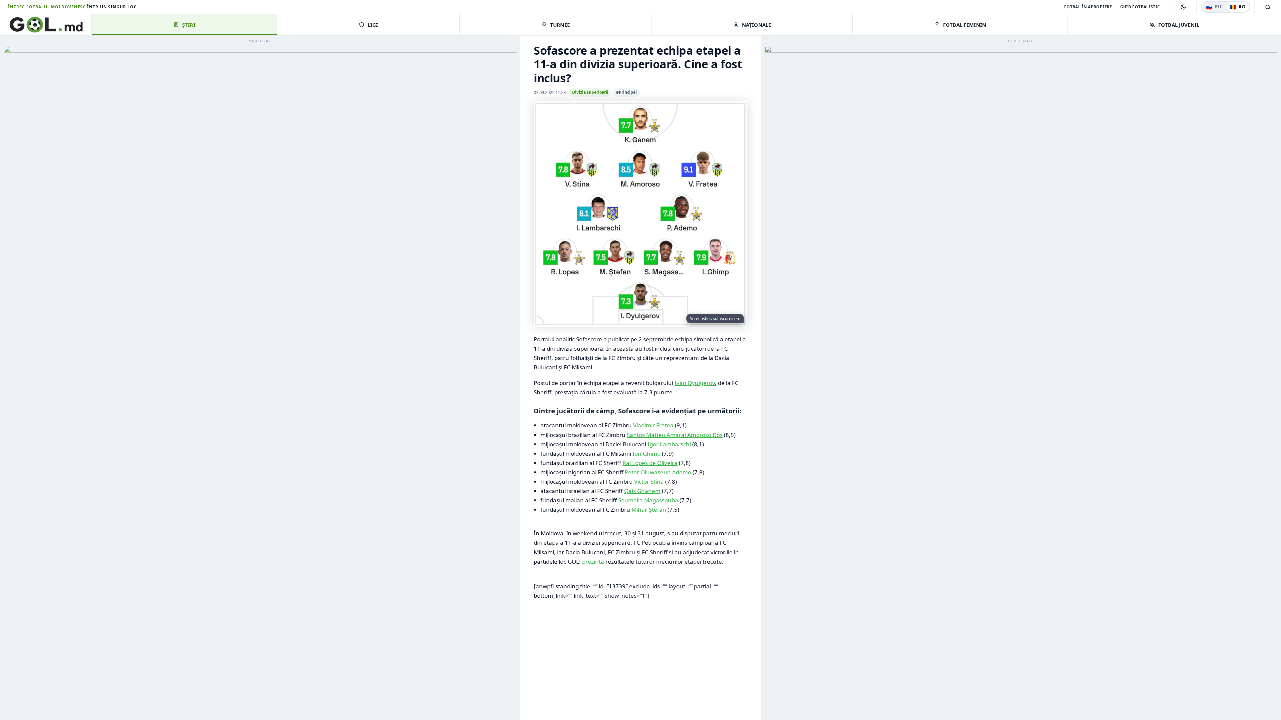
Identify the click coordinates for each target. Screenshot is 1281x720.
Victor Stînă (649, 481)
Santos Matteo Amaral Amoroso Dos (675, 435)
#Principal (626, 92)
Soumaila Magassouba (648, 500)
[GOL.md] (49, 24)
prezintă (593, 561)
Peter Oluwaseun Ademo (658, 472)
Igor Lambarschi (669, 444)
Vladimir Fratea (653, 425)
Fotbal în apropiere (1088, 7)
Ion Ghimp (646, 453)
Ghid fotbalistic (1140, 7)
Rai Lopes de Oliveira (650, 463)
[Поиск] (1267, 7)
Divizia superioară (590, 92)
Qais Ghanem (642, 491)
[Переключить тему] (1183, 7)
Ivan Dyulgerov (695, 383)
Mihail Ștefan (648, 509)
